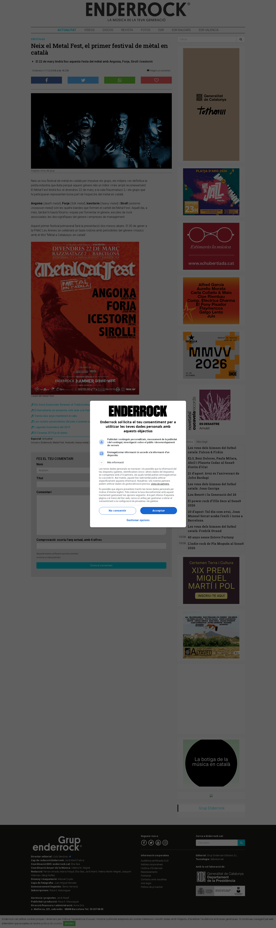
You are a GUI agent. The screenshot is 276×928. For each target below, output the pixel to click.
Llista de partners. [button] (160, 484)
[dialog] (138, 464)
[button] (138, 462)
